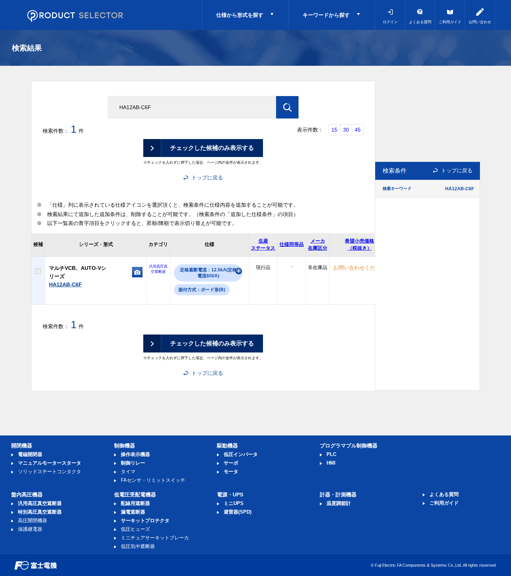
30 (346, 130)
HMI (331, 463)
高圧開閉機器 (32, 520)
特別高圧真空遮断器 (40, 512)
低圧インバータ (241, 454)
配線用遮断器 (135, 503)
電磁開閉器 (30, 454)
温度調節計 (339, 503)
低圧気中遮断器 (138, 546)
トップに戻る (207, 178)
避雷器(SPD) (237, 512)
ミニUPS (234, 503)
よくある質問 (420, 22)
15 (334, 130)
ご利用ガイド (450, 22)
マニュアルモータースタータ (49, 463)
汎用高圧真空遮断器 (40, 503)
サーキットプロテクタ (145, 520)
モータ (231, 471)
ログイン (390, 22)
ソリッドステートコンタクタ (49, 471)
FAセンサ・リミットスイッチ (153, 480)
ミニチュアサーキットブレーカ (155, 537)
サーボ (231, 463)
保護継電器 (30, 529)
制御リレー (133, 463)
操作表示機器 (135, 454)
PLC (331, 454)
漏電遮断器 (133, 512)
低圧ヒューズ (135, 529)
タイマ (128, 471)
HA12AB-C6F (65, 284)
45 (358, 130)
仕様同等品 (291, 244)
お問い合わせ (480, 22)
